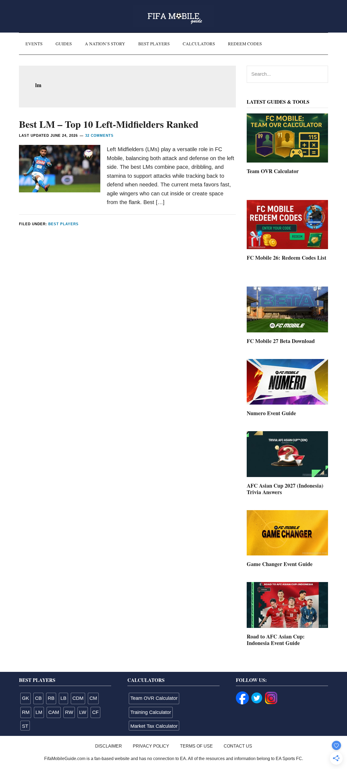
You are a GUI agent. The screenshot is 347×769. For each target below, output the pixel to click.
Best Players (63, 224)
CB (38, 698)
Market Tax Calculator (154, 726)
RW (69, 712)
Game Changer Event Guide (280, 564)
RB (51, 698)
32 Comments (99, 136)
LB (63, 698)
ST (25, 726)
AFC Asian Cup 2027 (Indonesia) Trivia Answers (285, 489)
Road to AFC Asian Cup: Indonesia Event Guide (276, 640)
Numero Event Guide (271, 413)
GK (25, 698)
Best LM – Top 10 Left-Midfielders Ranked (108, 124)
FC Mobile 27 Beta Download (281, 341)
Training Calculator (150, 712)
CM (93, 698)
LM (39, 712)
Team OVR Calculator (273, 171)
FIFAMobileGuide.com (173, 16)
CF (95, 712)
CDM (77, 698)
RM (26, 712)
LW (82, 712)
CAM (53, 712)
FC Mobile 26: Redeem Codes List (286, 258)
